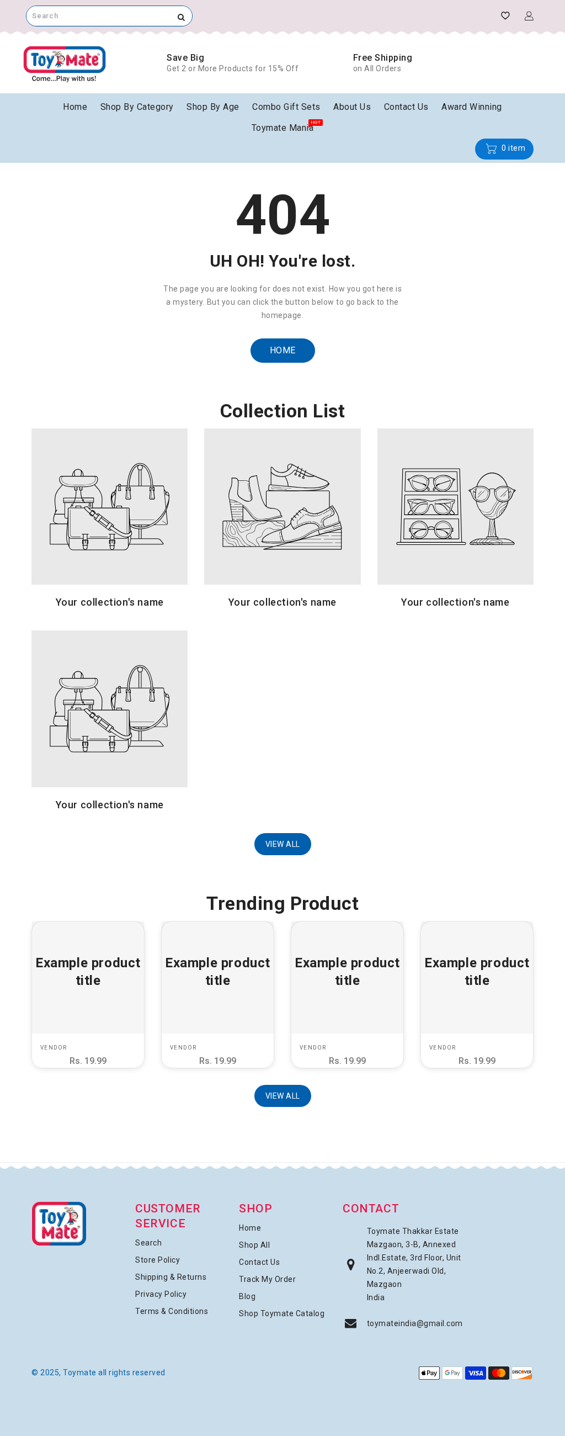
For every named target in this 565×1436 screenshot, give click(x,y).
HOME (283, 350)
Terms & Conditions (171, 1311)
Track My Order (267, 1279)
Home (250, 1227)
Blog (247, 1296)
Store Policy (157, 1259)
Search (148, 1242)
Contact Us (259, 1262)
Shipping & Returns (170, 1277)
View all (282, 844)
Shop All (254, 1245)
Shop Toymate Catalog (281, 1313)
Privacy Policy (160, 1294)
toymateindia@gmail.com (415, 1323)
